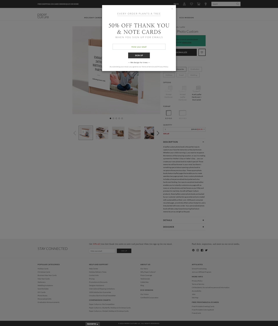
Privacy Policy (163, 67)
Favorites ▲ (92, 324)
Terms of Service (148, 67)
